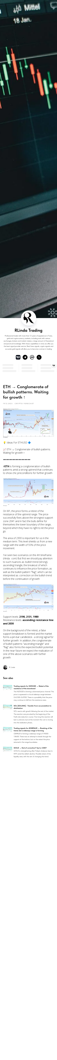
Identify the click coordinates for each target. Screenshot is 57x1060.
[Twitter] (39, 357)
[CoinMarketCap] (32, 357)
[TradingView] (18, 357)
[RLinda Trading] (25, 357)
